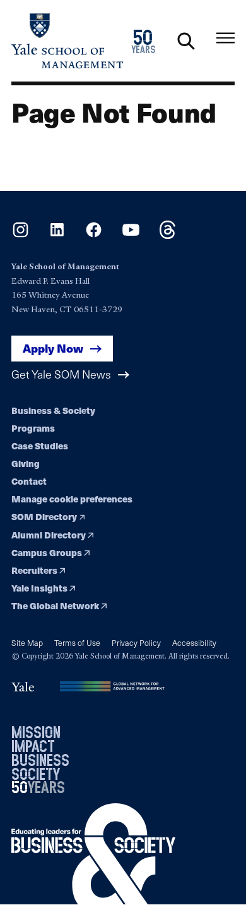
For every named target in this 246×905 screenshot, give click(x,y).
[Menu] (225, 38)
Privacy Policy (136, 642)
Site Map (27, 642)
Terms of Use (77, 642)
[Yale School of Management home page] (67, 41)
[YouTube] (131, 234)
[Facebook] (94, 234)
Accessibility (194, 642)
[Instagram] (20, 234)
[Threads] (167, 234)
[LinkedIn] (57, 234)
